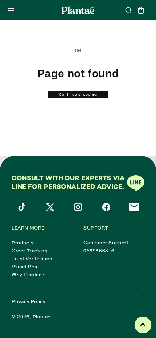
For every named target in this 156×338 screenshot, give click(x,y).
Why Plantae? (28, 275)
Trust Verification (32, 259)
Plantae (41, 316)
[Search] (128, 10)
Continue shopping (78, 94)
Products (23, 243)
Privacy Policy (28, 301)
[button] (11, 10)
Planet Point (26, 267)
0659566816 (99, 251)
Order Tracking (30, 251)
